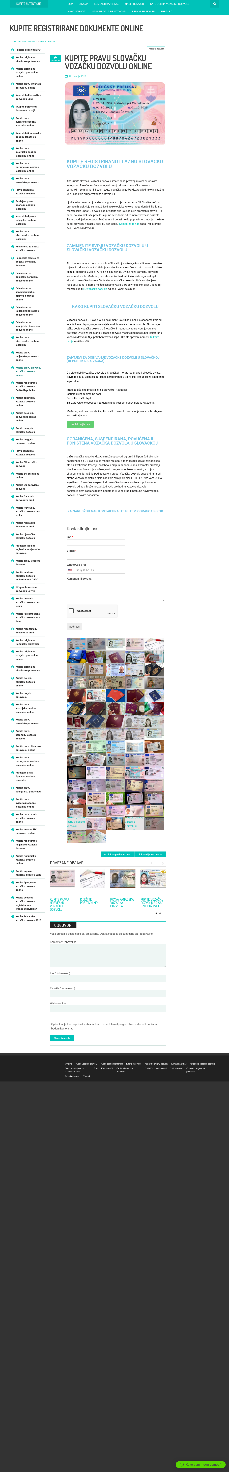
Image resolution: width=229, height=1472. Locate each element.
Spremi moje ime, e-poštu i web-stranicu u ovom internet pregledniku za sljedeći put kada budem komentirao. (104, 1026)
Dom (70, 4)
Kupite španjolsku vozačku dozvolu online (26, 886)
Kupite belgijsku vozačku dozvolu (25, 429)
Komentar (63, 942)
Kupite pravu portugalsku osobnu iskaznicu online (27, 167)
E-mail (71, 551)
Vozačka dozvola (47, 41)
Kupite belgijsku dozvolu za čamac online (26, 416)
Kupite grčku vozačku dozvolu (28, 562)
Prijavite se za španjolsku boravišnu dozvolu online (28, 325)
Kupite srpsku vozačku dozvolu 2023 (90, 902)
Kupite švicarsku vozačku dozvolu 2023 (28, 918)
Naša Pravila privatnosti (109, 11)
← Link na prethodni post (117, 854)
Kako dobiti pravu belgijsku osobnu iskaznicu (26, 220)
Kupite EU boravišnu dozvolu (27, 486)
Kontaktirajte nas (106, 4)
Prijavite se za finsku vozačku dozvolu (27, 248)
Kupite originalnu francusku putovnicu (28, 641)
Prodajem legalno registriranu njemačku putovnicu (28, 549)
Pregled (166, 11)
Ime (70, 537)
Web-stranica (58, 1003)
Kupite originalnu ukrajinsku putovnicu (28, 59)
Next (161, 863)
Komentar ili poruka (79, 578)
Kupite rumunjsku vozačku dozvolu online (26, 859)
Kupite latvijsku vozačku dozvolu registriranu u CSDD (27, 575)
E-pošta (62, 988)
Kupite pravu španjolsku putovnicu (28, 789)
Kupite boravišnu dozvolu (156, 1063)
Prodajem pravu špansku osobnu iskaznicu (25, 204)
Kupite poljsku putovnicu (24, 695)
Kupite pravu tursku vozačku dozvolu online (122, 902)
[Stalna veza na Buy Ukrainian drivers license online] (62, 881)
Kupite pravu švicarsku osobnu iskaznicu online (26, 121)
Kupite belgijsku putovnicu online (25, 441)
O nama (83, 4)
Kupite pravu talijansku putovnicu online (27, 356)
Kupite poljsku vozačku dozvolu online (25, 681)
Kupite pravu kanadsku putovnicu (27, 180)
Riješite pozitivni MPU (28, 49)
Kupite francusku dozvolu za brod (25, 498)
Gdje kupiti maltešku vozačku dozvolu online (151, 904)
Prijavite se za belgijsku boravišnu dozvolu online (27, 276)
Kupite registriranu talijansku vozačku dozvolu (26, 844)
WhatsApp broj (76, 564)
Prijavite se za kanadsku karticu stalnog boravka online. (25, 293)
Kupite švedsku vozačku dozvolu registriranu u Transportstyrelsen (26, 903)
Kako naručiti (77, 11)
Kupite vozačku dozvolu (86, 1063)
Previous (153, 863)
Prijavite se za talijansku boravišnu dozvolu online (27, 310)
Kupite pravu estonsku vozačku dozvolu (26, 734)
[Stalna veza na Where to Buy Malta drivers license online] (153, 881)
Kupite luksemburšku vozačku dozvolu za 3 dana (28, 617)
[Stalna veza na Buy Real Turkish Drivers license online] (122, 881)
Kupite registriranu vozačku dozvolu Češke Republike (26, 386)
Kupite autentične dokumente (24, 41)
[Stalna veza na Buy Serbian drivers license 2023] (92, 881)
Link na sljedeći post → (150, 854)
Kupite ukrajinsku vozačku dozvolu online (61, 904)
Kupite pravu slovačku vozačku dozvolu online (28, 371)
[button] (201, 1464)
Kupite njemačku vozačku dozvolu (25, 535)
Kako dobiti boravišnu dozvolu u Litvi (28, 96)
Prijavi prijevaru (143, 11)
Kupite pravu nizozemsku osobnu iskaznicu (27, 235)
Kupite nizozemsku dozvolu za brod (26, 630)
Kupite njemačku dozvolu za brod (25, 524)
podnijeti (74, 626)
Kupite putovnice (133, 1063)
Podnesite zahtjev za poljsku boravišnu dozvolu (27, 261)
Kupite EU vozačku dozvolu (26, 464)
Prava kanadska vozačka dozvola (25, 191)
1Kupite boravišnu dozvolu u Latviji (26, 108)
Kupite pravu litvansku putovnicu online (29, 85)
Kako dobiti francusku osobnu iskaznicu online (28, 136)
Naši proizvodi (135, 4)
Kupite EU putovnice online (27, 475)
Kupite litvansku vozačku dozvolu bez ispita (28, 602)
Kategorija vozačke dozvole (170, 4)
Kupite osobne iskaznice (112, 1063)
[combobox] (71, 570)
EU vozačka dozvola (95, 289)
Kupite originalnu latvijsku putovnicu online (27, 72)
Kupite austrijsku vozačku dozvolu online (25, 401)
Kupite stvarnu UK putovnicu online (26, 831)
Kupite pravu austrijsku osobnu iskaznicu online (26, 151)
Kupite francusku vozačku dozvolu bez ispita (28, 511)
